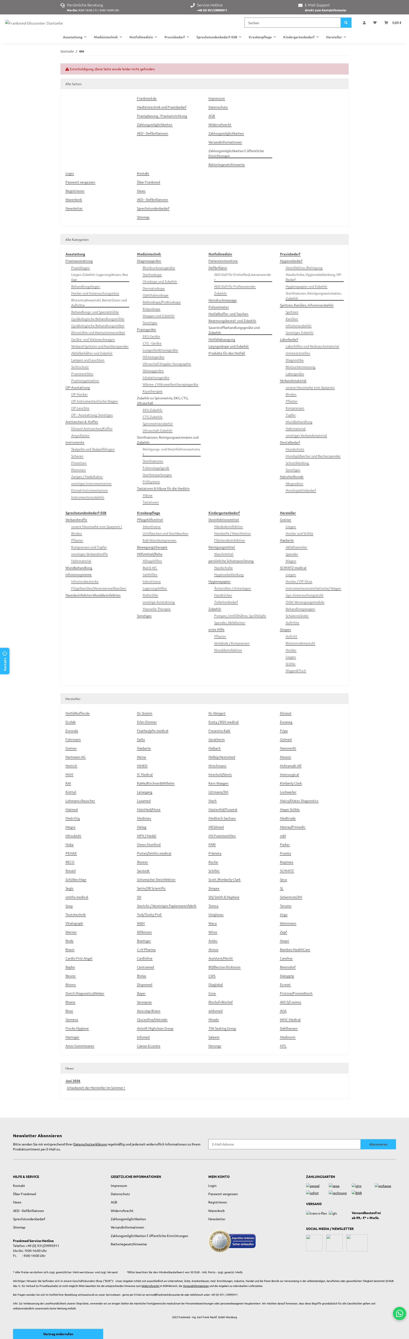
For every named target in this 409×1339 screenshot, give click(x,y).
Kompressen (295, 408)
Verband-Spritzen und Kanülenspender (100, 346)
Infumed (143, 1037)
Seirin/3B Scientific (151, 888)
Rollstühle (150, 595)
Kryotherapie (152, 391)
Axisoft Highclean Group (155, 1028)
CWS (212, 975)
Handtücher (223, 595)
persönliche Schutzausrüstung (231, 561)
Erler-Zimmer (147, 722)
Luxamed (144, 800)
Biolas (141, 975)
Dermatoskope (154, 288)
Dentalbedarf (290, 442)
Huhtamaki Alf (290, 765)
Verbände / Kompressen (231, 643)
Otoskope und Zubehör (160, 281)
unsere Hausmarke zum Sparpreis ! (96, 526)
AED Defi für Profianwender (235, 286)
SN (139, 897)
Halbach (215, 748)
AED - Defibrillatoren (152, 133)
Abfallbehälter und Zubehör (91, 353)
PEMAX (71, 853)
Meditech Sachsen (222, 818)
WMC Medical (290, 1019)
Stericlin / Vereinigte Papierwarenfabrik (166, 905)
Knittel (71, 792)
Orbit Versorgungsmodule (305, 602)
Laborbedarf (289, 339)
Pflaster (292, 401)
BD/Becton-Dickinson (224, 967)
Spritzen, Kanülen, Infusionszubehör (306, 305)
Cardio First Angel (79, 958)
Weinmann (288, 923)
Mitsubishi (73, 835)
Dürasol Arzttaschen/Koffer (91, 428)
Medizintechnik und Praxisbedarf (161, 107)
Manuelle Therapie (157, 609)
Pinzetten (78, 463)
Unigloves (216, 914)
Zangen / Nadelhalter (87, 476)
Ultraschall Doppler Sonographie (167, 363)
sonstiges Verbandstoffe (89, 554)
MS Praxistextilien (222, 835)
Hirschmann (217, 765)
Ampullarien (80, 435)
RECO (70, 862)
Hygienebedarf (291, 261)
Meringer (72, 1037)
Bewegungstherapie (152, 547)
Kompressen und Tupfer (89, 547)
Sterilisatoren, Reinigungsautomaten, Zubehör (314, 295)
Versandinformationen (225, 142)
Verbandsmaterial (293, 380)
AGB (212, 116)
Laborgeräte (295, 373)
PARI (212, 844)
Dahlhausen (289, 1028)
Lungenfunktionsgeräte (160, 350)
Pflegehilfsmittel (150, 519)
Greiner (285, 519)
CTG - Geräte (152, 343)
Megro (70, 827)
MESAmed (216, 827)
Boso (69, 1011)
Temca (213, 905)
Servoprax (144, 1002)
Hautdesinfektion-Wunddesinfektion (93, 595)
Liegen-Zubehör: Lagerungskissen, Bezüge (99, 277)
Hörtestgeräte (153, 357)
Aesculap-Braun (148, 1011)
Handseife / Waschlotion (232, 533)
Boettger (144, 940)
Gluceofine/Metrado (152, 1019)
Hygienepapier (220, 581)
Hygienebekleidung (229, 574)
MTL (283, 1046)
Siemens (72, 1019)
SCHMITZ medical (293, 567)
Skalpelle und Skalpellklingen (93, 449)
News (141, 191)
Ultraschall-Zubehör (157, 430)
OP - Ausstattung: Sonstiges (92, 415)
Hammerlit (288, 748)
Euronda (72, 730)
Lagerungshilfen (155, 588)
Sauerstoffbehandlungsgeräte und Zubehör (234, 330)
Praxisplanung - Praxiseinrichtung (162, 116)
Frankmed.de (146, 98)
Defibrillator (218, 267)
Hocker (291, 650)
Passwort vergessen (80, 182)
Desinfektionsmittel (224, 519)
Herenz (285, 757)
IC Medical (145, 774)
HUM (69, 774)
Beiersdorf (288, 967)
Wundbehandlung (299, 421)
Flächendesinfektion (229, 540)
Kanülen (292, 319)
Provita (285, 853)
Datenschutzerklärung (90, 1144)
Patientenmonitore (223, 261)
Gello (141, 739)
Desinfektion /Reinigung (304, 267)
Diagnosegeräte (149, 261)
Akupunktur (294, 483)
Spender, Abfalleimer (229, 622)
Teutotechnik (76, 914)
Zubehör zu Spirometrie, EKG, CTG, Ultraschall (162, 400)
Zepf (283, 932)
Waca (213, 923)
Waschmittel (223, 554)
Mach (213, 800)
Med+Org (73, 818)
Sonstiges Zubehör (299, 332)
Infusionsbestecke (84, 581)
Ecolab (71, 722)
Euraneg (286, 722)
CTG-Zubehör (152, 416)
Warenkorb (74, 199)
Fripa (284, 730)
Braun (70, 949)
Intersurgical (289, 774)
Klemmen (78, 469)
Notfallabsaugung (222, 339)
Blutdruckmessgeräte (159, 267)
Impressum (217, 98)
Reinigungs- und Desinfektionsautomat (171, 451)
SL (281, 888)
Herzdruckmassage (223, 300)
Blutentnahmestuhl (300, 643)
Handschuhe (223, 567)
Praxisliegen (80, 267)
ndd (283, 835)
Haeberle (287, 540)
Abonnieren (378, 1144)
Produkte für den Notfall (227, 353)
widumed (215, 1011)
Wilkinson (144, 932)
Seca (283, 879)
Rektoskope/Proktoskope (162, 302)
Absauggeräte (153, 370)
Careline (286, 958)
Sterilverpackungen (157, 474)
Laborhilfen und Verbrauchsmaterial (312, 346)
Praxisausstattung (79, 261)
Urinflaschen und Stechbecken (165, 533)
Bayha (70, 967)
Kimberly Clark (291, 783)
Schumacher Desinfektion (156, 879)
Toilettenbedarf (226, 602)
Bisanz (70, 1002)
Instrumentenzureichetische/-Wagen (313, 588)
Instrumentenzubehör (87, 497)
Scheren (77, 456)
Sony (69, 905)
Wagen (291, 561)
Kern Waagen (218, 783)
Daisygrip (287, 975)
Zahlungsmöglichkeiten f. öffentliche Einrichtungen (236, 153)
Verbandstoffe (76, 519)
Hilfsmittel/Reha (149, 554)
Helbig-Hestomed (222, 757)
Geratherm (217, 739)
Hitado (214, 1019)
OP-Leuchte (80, 408)
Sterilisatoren (153, 461)
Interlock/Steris (220, 774)
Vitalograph (74, 923)
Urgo (283, 914)
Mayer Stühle (290, 809)
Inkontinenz (152, 526)
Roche (213, 862)
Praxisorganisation (85, 380)
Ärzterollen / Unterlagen (232, 588)
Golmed (286, 739)
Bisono (71, 984)
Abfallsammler (296, 547)
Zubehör (220, 293)
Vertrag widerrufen (58, 1334)
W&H (141, 923)
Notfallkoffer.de (77, 713)
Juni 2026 (73, 1081)
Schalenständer (297, 615)
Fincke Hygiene (77, 1028)
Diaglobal (216, 984)
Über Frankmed (148, 182)
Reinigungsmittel (222, 547)
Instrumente (75, 442)
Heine (141, 757)
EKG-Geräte (151, 336)
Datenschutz (218, 107)
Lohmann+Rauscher (80, 800)
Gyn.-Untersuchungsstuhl (304, 595)
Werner (71, 932)
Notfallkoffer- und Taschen (228, 314)
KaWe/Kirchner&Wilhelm (155, 783)
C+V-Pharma (146, 949)
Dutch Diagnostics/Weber (85, 993)
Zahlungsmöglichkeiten (154, 124)
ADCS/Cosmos (290, 1002)
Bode (69, 940)
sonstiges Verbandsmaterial (306, 435)
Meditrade (288, 818)
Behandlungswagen (300, 609)
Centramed (145, 967)
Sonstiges (150, 322)
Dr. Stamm (144, 713)
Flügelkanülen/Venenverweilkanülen (98, 588)
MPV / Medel (146, 835)
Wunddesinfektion (228, 650)
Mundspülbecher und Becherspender (313, 456)
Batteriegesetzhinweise (227, 164)
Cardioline (144, 958)
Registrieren (75, 191)
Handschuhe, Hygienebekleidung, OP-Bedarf (314, 277)
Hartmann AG (75, 757)
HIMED (142, 765)
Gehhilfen (150, 574)
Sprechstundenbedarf (153, 208)
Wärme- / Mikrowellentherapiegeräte (170, 384)
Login (70, 173)
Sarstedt (143, 870)
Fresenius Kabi (219, 730)
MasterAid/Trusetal (223, 809)
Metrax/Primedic (292, 827)
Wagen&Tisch (296, 670)
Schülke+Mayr (76, 879)
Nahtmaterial (296, 428)
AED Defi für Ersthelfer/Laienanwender (242, 277)
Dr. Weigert (217, 713)
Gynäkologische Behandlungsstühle (97, 319)
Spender (292, 554)
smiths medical (77, 897)
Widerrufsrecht (220, 124)
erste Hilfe (216, 629)
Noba (69, 844)
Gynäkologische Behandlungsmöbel (97, 325)
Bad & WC (150, 567)
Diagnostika (294, 360)
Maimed (72, 809)
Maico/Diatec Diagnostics (299, 800)
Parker (285, 844)
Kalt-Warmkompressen (159, 540)
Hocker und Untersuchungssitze (95, 293)
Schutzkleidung (297, 463)
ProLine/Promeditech (296, 993)
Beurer (71, 975)
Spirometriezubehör (158, 423)
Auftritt (291, 636)
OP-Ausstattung (78, 387)
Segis (69, 888)
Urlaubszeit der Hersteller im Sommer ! (96, 1087)
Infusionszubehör (298, 325)
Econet (285, 984)
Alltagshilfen (152, 561)
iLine (212, 993)
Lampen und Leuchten (87, 360)
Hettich (71, 765)
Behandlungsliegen (85, 286)
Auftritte (292, 622)
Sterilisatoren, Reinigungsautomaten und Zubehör (168, 439)
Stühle (290, 663)
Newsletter (74, 208)
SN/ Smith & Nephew (224, 897)
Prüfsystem (151, 481)
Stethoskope (152, 274)
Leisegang (144, 792)
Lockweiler (288, 792)
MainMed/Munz (148, 809)
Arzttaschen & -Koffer (82, 421)
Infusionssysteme (79, 574)
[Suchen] (346, 23)
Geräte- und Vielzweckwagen (93, 339)
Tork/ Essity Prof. (149, 914)
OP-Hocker (79, 394)
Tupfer (291, 415)
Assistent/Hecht (221, 958)
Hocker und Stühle (299, 533)
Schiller (214, 870)
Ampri (284, 940)
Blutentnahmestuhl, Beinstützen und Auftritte (99, 302)
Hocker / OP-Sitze (299, 581)
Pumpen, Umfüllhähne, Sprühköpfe (240, 615)
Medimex (144, 818)
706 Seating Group (222, 1028)
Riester (142, 862)
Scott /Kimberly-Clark (224, 879)
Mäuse (147, 495)
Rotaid (71, 870)
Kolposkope (151, 309)
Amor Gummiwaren (80, 1046)
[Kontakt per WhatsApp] (399, 1313)
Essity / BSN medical (224, 722)
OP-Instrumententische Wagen (94, 401)
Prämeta (215, 853)
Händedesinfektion (228, 526)
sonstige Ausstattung (159, 602)
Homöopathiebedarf (301, 490)
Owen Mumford (148, 844)
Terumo (285, 905)
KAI (68, 783)
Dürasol (285, 713)
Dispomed (144, 984)
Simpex (285, 629)
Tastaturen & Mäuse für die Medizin (163, 488)
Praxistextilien (82, 373)
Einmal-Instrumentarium (89, 490)
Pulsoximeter (219, 307)
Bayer (141, 993)
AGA (283, 1011)
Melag (141, 827)
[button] (364, 22)
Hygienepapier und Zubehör (306, 286)
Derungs (215, 1046)
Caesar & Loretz (148, 1046)
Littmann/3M (218, 792)
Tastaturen (151, 502)
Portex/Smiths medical (154, 853)
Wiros (213, 932)
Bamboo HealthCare (295, 949)
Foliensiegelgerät (156, 468)
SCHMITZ (287, 870)
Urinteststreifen (298, 353)
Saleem (214, 1037)
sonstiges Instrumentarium (91, 483)
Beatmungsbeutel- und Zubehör (232, 320)
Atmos (213, 949)
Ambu (213, 940)
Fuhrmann (73, 739)
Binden (291, 394)
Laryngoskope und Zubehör (229, 346)
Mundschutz (295, 449)
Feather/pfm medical (152, 730)
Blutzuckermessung (300, 367)
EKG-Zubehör (152, 410)
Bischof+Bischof (221, 1002)
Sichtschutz (80, 367)
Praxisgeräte (146, 329)
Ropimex (286, 862)
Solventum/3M (291, 897)
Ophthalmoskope (156, 295)
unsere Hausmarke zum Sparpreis (310, 387)
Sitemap (143, 217)
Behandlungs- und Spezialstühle (95, 312)
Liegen (291, 526)
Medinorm (287, 1037)
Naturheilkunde (291, 476)
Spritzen (292, 312)
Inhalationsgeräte (156, 377)
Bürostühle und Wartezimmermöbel (98, 332)
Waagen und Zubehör (158, 315)
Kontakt (143, 173)
